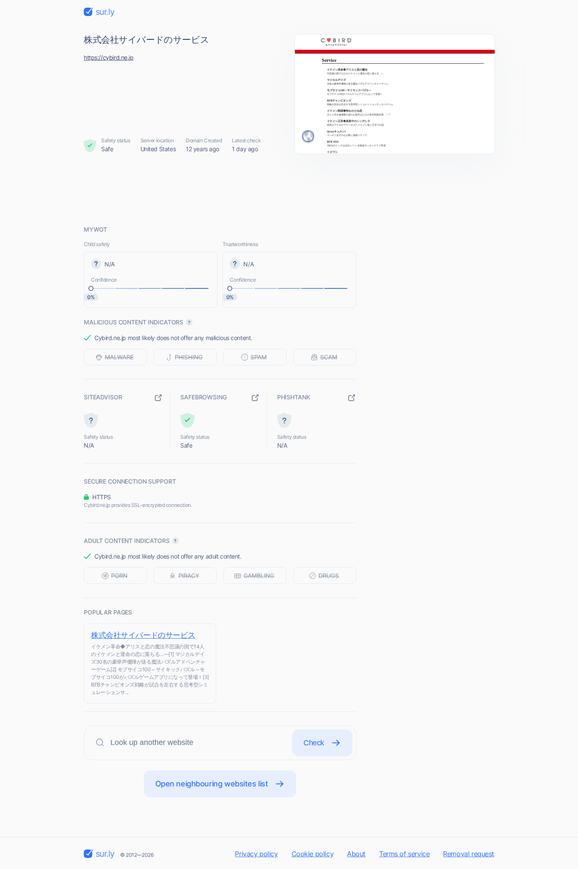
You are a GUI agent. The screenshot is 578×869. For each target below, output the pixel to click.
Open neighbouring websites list (211, 783)
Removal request (468, 854)
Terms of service (404, 854)
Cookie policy (313, 854)
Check (313, 743)
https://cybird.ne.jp (109, 57)
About (356, 854)
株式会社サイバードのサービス (143, 635)
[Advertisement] (289, 189)
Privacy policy (256, 854)
